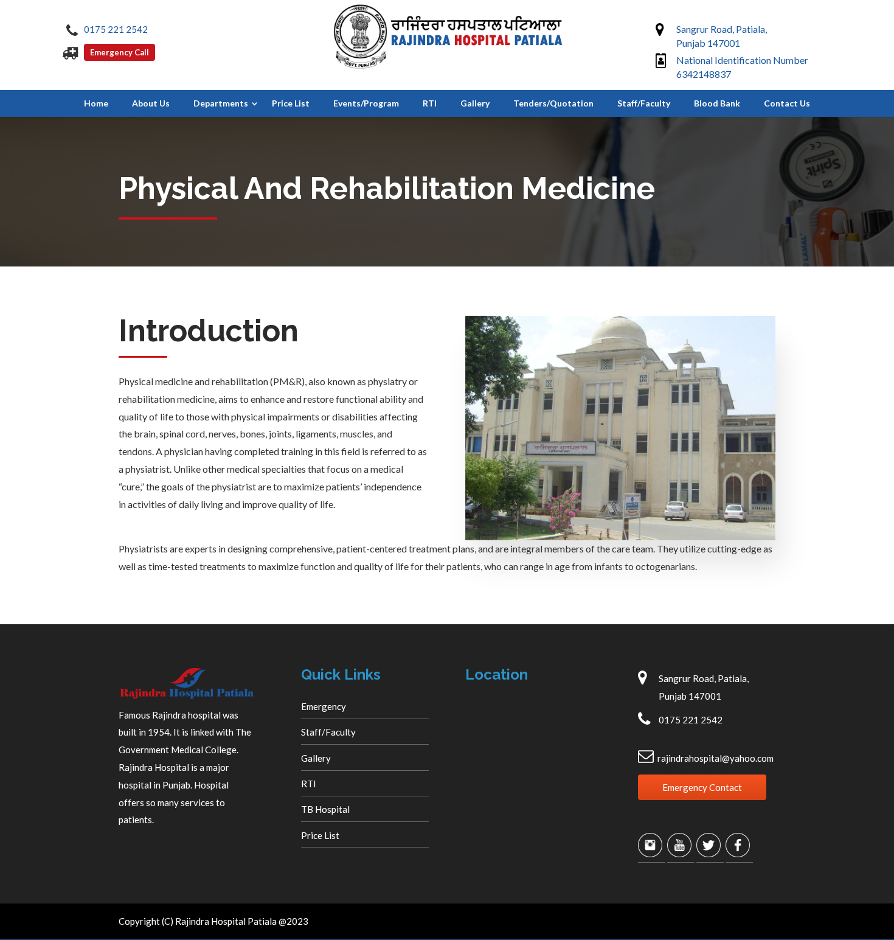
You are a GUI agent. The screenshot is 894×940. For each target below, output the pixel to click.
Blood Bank (717, 103)
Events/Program (366, 103)
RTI (430, 103)
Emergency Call (119, 52)
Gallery (475, 103)
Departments (220, 103)
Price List (291, 103)
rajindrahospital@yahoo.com (715, 758)
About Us (151, 103)
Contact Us (787, 103)
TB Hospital (325, 809)
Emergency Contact (702, 787)
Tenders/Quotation (553, 103)
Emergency (323, 706)
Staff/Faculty (643, 103)
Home (96, 103)
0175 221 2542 (116, 29)
